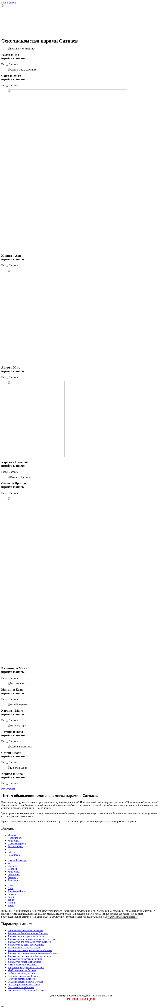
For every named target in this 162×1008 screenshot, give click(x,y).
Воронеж (12, 868)
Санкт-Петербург (17, 843)
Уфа (10, 863)
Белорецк (13, 877)
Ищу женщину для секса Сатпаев (26, 967)
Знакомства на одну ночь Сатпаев (26, 944)
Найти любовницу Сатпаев (22, 973)
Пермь (11, 885)
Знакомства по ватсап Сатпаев (24, 947)
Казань (11, 897)
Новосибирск (15, 837)
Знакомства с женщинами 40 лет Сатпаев (30, 950)
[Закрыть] (2, 1006)
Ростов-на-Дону (16, 891)
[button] (8, 788)
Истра (11, 849)
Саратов (12, 894)
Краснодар (13, 840)
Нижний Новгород (18, 860)
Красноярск (14, 871)
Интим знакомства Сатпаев (22, 964)
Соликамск (14, 874)
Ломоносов (14, 855)
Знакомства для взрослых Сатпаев (26, 936)
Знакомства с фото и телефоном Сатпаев (29, 956)
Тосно (11, 905)
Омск (10, 888)
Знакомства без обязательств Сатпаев (28, 933)
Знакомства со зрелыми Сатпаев (25, 959)
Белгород (13, 866)
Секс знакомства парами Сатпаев (26, 981)
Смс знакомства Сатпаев (21, 987)
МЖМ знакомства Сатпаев (22, 970)
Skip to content (8, 2)
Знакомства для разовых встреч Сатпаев (29, 941)
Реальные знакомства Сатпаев (24, 976)
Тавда (11, 899)
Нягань (11, 902)
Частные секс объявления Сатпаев (26, 990)
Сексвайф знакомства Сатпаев (24, 984)
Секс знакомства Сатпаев (21, 978)
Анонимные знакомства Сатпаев (25, 930)
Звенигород (14, 880)
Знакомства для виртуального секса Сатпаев (32, 939)
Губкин (12, 852)
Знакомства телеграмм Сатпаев (24, 961)
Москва (12, 835)
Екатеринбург (15, 846)
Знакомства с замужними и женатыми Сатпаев (33, 953)
